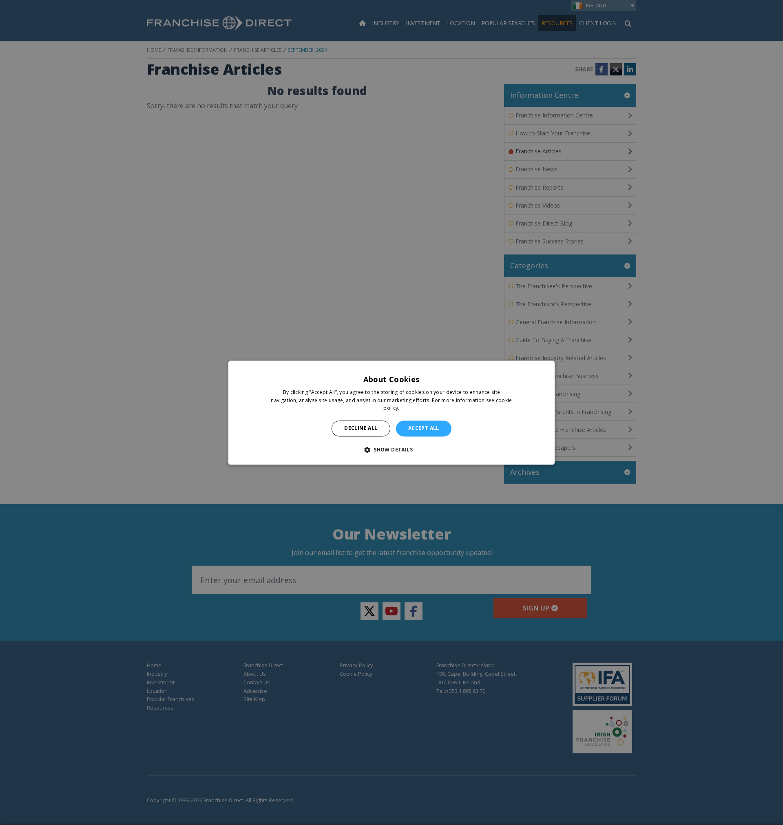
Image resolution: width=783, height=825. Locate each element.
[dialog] (391, 412)
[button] (391, 449)
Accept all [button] (423, 428)
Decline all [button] (360, 428)
